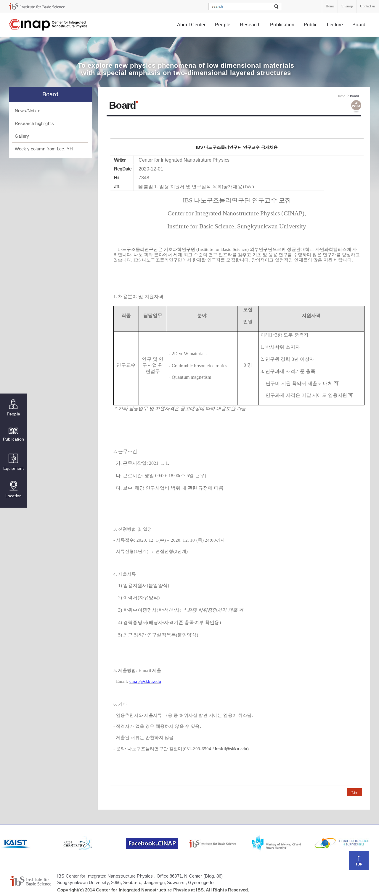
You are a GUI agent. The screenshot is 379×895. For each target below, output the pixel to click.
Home (330, 6)
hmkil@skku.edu (231, 748)
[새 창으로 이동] (37, 6)
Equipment (13, 468)
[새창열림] (31, 843)
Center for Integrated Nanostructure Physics (48, 25)
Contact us (367, 6)
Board (358, 24)
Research (250, 24)
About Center (191, 24)
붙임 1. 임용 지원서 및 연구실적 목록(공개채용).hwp (199, 186)
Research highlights (34, 123)
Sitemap (347, 6)
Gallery (22, 136)
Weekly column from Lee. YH (44, 148)
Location (13, 495)
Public (310, 24)
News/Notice (27, 110)
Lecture (335, 24)
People (222, 24)
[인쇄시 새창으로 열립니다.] (356, 106)
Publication (282, 24)
